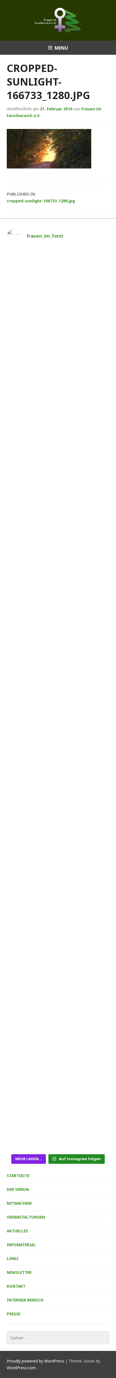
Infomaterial (21, 1244)
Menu (61, 48)
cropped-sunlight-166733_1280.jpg (41, 197)
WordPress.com (21, 1367)
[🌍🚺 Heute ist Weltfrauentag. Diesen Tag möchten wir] (58, 1037)
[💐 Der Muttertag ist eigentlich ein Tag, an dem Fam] (58, 754)
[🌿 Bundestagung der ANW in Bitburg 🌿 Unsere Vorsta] (58, 526)
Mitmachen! (19, 1203)
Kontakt (16, 1286)
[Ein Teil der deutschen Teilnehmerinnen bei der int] (58, 914)
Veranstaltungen (26, 1217)
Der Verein (18, 1189)
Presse (13, 1313)
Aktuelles (17, 1231)
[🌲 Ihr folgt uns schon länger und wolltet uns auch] (58, 386)
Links (13, 1258)
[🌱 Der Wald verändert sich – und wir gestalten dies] (58, 287)
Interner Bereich (25, 1300)
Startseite (18, 1175)
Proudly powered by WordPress (35, 1361)
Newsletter (19, 1272)
